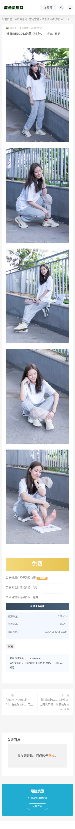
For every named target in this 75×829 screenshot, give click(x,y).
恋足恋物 (34, 19)
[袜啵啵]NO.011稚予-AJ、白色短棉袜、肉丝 (19, 702)
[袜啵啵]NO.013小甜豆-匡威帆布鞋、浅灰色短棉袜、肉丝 (54, 704)
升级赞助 (42, 578)
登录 (51, 755)
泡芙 (10, 647)
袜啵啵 (45, 19)
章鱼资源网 (20, 19)
